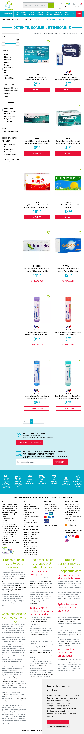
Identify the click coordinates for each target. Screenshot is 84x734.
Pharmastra (8, 73)
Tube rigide (8, 121)
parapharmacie (13, 578)
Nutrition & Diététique (24, 14)
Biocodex (7, 57)
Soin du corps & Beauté (40, 14)
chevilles (50, 587)
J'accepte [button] (52, 722)
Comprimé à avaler (11, 88)
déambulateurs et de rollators (38, 621)
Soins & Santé (17, 14)
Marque (5, 51)
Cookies (26, 524)
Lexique (25, 510)
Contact (4, 522)
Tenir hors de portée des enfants (11, 160)
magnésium (7, 700)
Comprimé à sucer (11, 91)
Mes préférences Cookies (31, 526)
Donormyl (4, 694)
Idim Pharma (8, 68)
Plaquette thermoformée (9, 115)
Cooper (7, 65)
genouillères (47, 581)
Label (4, 128)
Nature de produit (9, 84)
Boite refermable (10, 111)
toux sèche (14, 685)
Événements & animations (31, 509)
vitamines (10, 702)
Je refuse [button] (63, 722)
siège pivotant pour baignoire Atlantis (40, 652)
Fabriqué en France (11, 131)
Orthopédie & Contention (58, 14)
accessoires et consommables (17, 587)
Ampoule (7, 106)
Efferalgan (6, 681)
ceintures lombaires (35, 583)
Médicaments (8, 14)
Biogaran (7, 60)
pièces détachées (42, 665)
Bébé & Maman (31, 14)
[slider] (3, 43)
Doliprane (17, 678)
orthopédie (11, 580)
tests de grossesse (20, 698)
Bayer (6, 54)
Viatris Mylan (9, 78)
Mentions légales (28, 520)
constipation (5, 689)
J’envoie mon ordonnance (29, 442)
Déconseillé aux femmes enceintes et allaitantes (11, 146)
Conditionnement (9, 102)
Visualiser (38, 281)
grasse (21, 685)
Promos (79, 14)
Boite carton (8, 109)
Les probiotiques (62, 659)
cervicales (32, 587)
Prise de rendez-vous (29, 507)
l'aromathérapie (71, 621)
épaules (38, 587)
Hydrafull (66, 643)
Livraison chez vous (71, 520)
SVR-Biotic (64, 598)
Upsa (6, 75)
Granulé (7, 93)
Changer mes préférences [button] (58, 726)
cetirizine (21, 689)
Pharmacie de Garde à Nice (31, 533)
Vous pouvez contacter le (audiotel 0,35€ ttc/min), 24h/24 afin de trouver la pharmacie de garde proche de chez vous (31, 550)
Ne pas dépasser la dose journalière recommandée (11, 154)
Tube (6, 96)
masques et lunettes (35, 678)
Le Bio (73, 14)
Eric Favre (78, 634)
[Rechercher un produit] (51, 5)
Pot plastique (9, 119)
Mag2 (6, 70)
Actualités (26, 505)
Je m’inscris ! (60, 462)
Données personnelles (30, 522)
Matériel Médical (66, 14)
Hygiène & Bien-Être (49, 14)
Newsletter (5, 520)
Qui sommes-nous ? (8, 518)
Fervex (18, 690)
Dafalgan (15, 681)
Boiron (6, 62)
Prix (3, 37)
